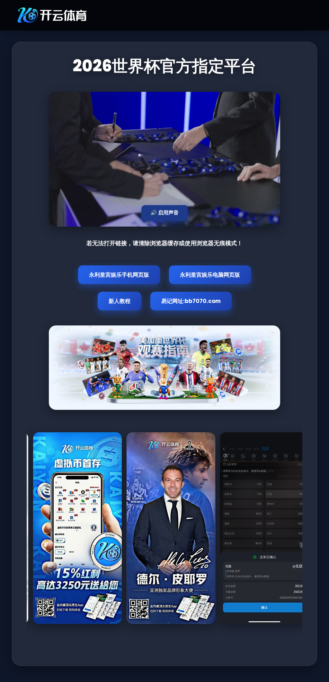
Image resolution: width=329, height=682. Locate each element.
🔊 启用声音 (164, 212)
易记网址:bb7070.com (191, 301)
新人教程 (119, 301)
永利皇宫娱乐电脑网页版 (210, 275)
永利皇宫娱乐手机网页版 (119, 275)
